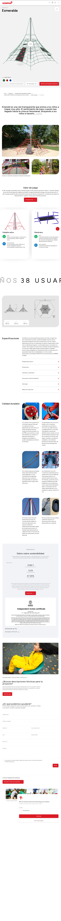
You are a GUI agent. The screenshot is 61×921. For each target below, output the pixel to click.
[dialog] (30, 460)
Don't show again (38, 820)
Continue (38, 816)
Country (21, 807)
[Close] (56, 797)
